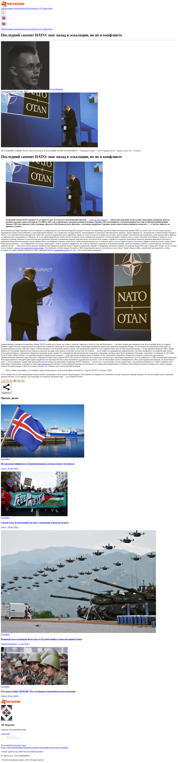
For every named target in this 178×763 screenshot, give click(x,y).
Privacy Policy (6, 747)
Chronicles (17, 8)
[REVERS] (12, 6)
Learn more (5, 734)
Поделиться (6, 393)
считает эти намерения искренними (29, 248)
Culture (45, 8)
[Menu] (2, 27)
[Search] (3, 11)
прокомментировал (62, 250)
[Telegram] (2, 743)
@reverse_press (20, 745)
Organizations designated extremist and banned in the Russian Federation (40, 747)
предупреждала (44, 364)
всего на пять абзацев (98, 220)
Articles (4, 8)
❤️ (15, 381)
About (50, 8)
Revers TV (37, 8)
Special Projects (27, 8)
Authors (10, 8)
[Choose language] (4, 18)
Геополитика (6, 91)
